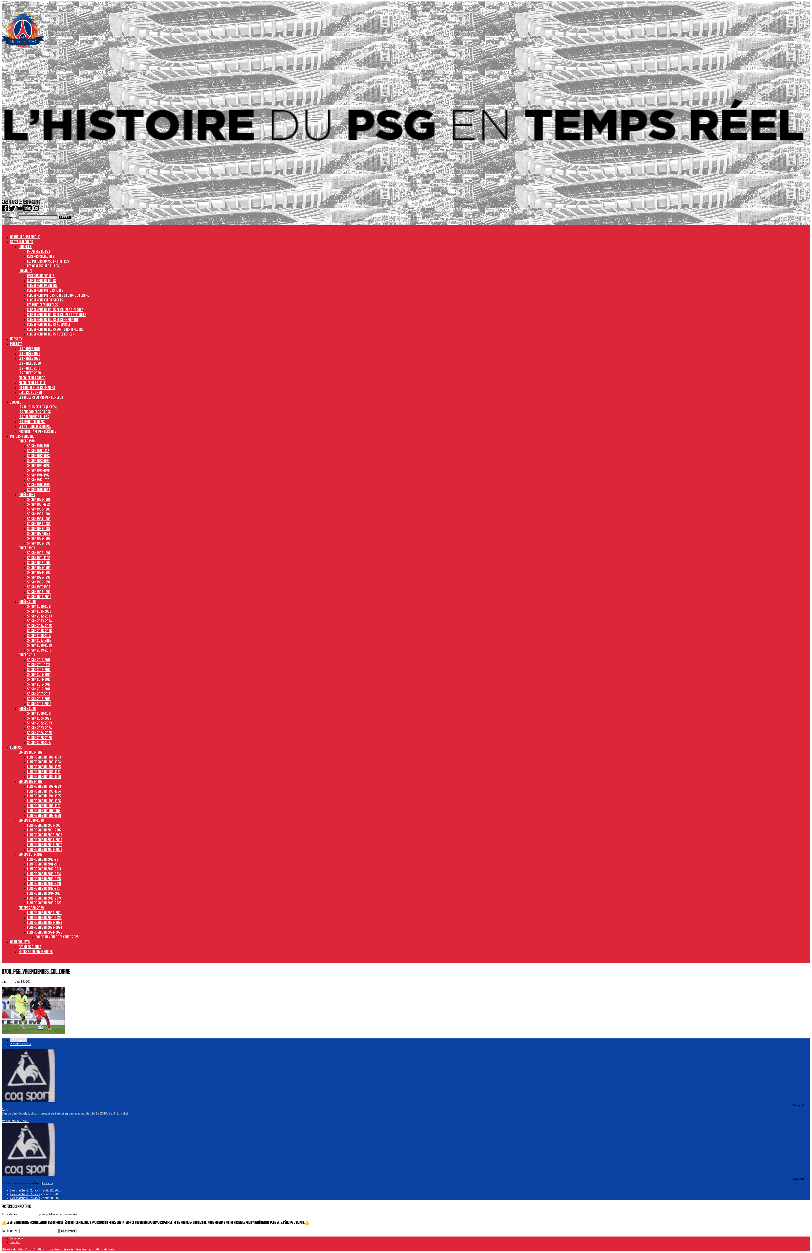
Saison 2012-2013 (39, 669)
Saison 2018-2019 (39, 698)
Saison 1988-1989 (39, 538)
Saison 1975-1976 (38, 470)
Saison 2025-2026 (39, 737)
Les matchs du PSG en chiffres (48, 261)
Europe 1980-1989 (31, 752)
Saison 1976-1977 (38, 475)
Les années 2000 (30, 363)
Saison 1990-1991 (38, 552)
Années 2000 (27, 601)
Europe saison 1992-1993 (44, 786)
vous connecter (28, 1214)
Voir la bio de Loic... (15, 1121)
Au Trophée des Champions (37, 387)
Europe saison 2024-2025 (44, 932)
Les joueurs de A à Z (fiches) (38, 407)
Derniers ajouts (30, 946)
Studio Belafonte (103, 1249)
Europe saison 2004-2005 (44, 839)
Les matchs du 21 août (25, 1194)
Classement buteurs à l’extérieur (50, 334)
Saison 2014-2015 (39, 679)
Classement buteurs (41, 280)
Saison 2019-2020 (39, 703)
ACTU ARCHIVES (20, 941)
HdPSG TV (16, 339)
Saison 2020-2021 (39, 713)
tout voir (47, 1183)
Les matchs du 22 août (25, 1190)
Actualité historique (25, 236)
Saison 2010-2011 (38, 659)
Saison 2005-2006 (39, 630)
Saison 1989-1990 (39, 543)
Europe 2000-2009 (31, 820)
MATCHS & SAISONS (22, 436)
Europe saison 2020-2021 (44, 912)
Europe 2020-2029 (31, 907)
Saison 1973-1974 (38, 460)
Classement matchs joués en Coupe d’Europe (58, 295)
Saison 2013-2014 (39, 674)
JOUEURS (15, 402)
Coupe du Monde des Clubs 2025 (57, 937)
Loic (10, 981)
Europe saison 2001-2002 (44, 830)
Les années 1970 (29, 348)
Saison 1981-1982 (38, 504)
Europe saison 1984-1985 (44, 766)
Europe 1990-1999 (31, 781)
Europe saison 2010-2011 (43, 859)
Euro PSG (16, 747)
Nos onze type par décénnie (37, 431)
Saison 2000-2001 (39, 606)
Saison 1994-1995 (39, 572)
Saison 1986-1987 (38, 528)
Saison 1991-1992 (38, 557)
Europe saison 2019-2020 (44, 903)
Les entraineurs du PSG (35, 411)
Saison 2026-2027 (39, 742)
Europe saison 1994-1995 (44, 796)
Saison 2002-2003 (39, 616)
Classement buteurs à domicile (48, 324)
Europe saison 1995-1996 (44, 800)
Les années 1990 (29, 358)
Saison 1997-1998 (38, 587)
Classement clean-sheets (45, 300)
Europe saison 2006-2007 (44, 844)
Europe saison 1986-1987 (43, 771)
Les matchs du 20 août (25, 1198)
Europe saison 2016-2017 (43, 888)
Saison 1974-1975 (38, 465)
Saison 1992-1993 (39, 562)
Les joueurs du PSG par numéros (41, 397)
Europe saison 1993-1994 (44, 791)
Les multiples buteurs (42, 305)
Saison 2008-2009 (39, 645)
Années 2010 (27, 655)
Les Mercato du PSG (32, 421)
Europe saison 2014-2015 (44, 878)
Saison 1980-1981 (38, 499)
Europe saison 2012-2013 (44, 869)
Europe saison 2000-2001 (44, 825)
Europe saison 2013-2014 (44, 873)
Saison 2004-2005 (39, 625)
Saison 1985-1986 (39, 523)
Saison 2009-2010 (39, 650)
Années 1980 (27, 494)
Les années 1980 (29, 353)
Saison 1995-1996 (39, 577)
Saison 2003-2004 (39, 621)
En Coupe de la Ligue (32, 382)
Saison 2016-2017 (38, 689)
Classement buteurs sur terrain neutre (55, 329)
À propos (18, 1040)
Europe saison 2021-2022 (44, 917)
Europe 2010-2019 (31, 854)
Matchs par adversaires (36, 951)
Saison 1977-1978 (38, 480)
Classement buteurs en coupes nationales (56, 314)
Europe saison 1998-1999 (44, 815)
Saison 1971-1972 (38, 450)
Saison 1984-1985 (39, 518)
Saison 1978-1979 (38, 484)
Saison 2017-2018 (38, 694)
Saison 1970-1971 (38, 446)
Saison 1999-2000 (39, 596)
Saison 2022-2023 (39, 723)
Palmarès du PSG (38, 251)
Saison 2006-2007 (39, 635)
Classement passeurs (42, 285)
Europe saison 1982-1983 (44, 757)
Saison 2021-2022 (39, 718)
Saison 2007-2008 (39, 640)
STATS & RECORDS (21, 241)
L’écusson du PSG (30, 392)
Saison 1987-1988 (38, 533)
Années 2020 (27, 708)
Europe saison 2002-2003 (44, 835)
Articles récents (20, 1044)
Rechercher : (10, 1230)
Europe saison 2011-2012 (43, 864)
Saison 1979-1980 (38, 489)
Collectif (25, 246)
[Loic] (28, 1101)
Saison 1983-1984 (39, 514)
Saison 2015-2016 (39, 684)
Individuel (25, 270)
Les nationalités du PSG (35, 426)
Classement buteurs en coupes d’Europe (55, 309)
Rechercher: (10, 217)
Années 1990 (27, 548)
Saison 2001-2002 (39, 611)
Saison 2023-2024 (39, 728)
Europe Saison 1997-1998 (43, 810)
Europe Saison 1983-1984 (44, 762)
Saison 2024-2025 (39, 732)
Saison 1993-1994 (39, 567)
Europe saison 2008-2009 (44, 849)
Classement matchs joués (45, 290)
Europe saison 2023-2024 (44, 927)
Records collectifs (40, 256)
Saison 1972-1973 (38, 455)
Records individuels (41, 275)
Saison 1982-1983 (39, 509)
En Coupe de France (32, 377)
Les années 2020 (30, 373)
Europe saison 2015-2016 (44, 883)
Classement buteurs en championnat (52, 319)
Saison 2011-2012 (38, 664)
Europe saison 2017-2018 (43, 893)
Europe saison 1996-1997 (43, 805)
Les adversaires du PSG (43, 266)
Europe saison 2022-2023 (44, 922)
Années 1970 (27, 441)
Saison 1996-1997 (38, 582)
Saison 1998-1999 (39, 591)
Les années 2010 (29, 368)
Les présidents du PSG (34, 416)
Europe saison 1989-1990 (44, 776)
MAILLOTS (16, 343)
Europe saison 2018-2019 (44, 898)
